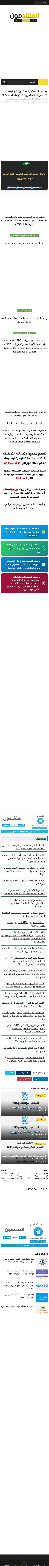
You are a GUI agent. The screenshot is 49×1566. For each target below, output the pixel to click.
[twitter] (3, 2)
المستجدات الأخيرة (42, 102)
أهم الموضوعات (18, 102)
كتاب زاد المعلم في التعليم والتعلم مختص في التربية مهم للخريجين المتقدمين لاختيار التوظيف (24, 871)
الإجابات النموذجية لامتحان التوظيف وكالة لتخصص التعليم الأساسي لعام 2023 (24, 1157)
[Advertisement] (24, 48)
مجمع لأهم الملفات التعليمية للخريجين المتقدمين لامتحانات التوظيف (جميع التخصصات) (26, 903)
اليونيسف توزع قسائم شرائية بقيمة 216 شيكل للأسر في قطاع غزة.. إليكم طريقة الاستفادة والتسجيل (18, 1285)
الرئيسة (42, 82)
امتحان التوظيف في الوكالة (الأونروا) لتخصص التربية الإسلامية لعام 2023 (26, 1109)
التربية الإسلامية (40, 1095)
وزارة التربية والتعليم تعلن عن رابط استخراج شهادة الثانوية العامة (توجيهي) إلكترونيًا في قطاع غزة (24, 973)
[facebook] (6, 2)
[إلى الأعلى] (25, 1563)
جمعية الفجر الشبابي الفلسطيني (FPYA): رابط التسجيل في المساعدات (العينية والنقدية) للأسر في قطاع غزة (25, 961)
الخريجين (17, 99)
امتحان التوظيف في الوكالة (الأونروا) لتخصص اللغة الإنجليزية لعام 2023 (27, 1133)
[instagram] (10, 2)
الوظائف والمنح (30, 102)
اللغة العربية (9, 99)
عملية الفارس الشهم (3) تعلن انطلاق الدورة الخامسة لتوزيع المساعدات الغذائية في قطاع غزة (23, 1015)
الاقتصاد (24, 99)
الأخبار (29, 99)
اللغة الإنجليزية (41, 1120)
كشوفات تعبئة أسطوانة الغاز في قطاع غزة (17, 1306)
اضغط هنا (12, 423)
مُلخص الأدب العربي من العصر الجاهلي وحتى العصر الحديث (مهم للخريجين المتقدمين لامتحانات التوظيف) (23, 858)
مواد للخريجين (7, 102)
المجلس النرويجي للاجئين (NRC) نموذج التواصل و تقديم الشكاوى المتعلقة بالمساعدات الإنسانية (26, 1028)
